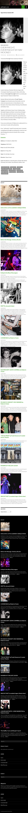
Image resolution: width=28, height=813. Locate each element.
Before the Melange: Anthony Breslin (11, 239)
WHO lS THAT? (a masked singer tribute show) (13, 496)
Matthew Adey (12, 170)
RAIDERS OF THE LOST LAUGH (9, 465)
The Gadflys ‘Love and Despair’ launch (11, 730)
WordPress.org (4, 765)
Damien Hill (19, 167)
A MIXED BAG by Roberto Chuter (10, 338)
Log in (2, 757)
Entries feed (3, 760)
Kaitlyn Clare (4, 170)
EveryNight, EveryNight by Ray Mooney (11, 50)
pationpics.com (5, 7)
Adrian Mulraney (5, 167)
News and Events (4, 45)
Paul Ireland (19, 170)
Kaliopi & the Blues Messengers (9, 273)
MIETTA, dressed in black (7, 306)
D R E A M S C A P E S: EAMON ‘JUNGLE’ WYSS (13, 207)
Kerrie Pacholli (11, 55)
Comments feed (4, 762)
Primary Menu (26, 7)
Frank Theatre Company (7, 168)
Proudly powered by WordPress (6, 811)
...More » (3, 539)
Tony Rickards (5, 173)
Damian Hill (13, 167)
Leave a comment (20, 55)
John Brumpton (17, 168)
